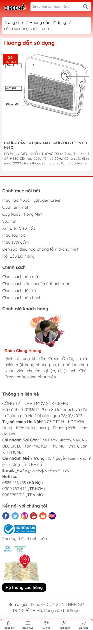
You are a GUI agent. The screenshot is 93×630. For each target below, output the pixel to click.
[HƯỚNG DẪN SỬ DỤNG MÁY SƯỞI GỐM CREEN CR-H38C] (46, 95)
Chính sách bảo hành (21, 297)
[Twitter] (15, 515)
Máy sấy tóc (13, 235)
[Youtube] (33, 515)
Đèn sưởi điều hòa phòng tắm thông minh (40, 249)
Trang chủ (13, 22)
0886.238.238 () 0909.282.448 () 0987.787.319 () (23, 488)
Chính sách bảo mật (21, 276)
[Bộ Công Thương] (19, 528)
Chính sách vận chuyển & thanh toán (36, 283)
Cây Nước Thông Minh (23, 214)
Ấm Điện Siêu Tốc (18, 228)
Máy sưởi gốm (15, 242)
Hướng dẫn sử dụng (48, 22)
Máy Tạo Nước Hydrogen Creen (31, 200)
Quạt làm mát (15, 207)
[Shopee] (42, 515)
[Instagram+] (24, 515)
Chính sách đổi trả (19, 290)
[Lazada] (52, 515)
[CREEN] (15, 7)
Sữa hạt (9, 221)
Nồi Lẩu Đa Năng (18, 256)
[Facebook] (5, 515)
